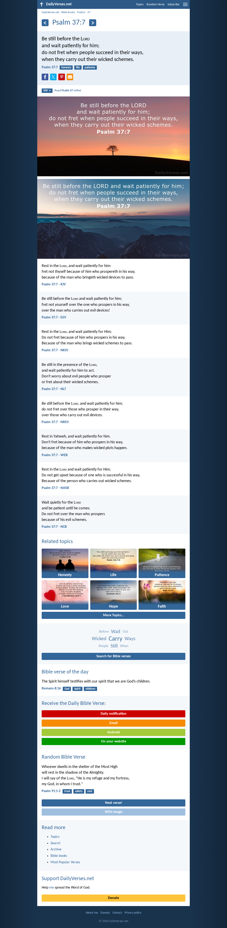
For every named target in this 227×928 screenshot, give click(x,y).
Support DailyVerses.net (68, 878)
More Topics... (113, 615)
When (124, 646)
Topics (139, 4)
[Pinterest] (62, 78)
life (78, 67)
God (67, 688)
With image (113, 812)
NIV (45, 90)
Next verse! (113, 803)
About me (92, 912)
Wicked (99, 639)
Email (114, 723)
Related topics (57, 541)
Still (114, 646)
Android (113, 732)
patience (90, 67)
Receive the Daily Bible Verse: (74, 703)
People (103, 646)
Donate (113, 898)
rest (89, 791)
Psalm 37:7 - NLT (54, 389)
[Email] (71, 78)
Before (104, 632)
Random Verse (155, 4)
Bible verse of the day (65, 672)
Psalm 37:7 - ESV (54, 317)
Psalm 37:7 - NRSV (55, 422)
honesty (66, 67)
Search (55, 843)
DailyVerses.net (50, 12)
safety (78, 791)
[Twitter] (54, 78)
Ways (130, 639)
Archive (56, 849)
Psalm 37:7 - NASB (55, 488)
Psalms (81, 12)
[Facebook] (46, 78)
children (90, 688)
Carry (115, 639)
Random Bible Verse (63, 757)
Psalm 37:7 (50, 67)
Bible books (68, 12)
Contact (117, 912)
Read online (68, 90)
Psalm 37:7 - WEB (55, 455)
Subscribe (173, 4)
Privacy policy (133, 912)
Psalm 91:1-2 (51, 791)
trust (67, 791)
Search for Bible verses (113, 656)
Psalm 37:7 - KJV (54, 284)
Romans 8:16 (51, 688)
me (51, 887)
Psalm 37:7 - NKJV (55, 350)
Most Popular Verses (65, 862)
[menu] (185, 6)
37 (88, 12)
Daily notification (113, 714)
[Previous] (45, 22)
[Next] (92, 22)
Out (125, 632)
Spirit (77, 688)
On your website (113, 741)
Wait (115, 631)
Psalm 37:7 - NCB (54, 527)
